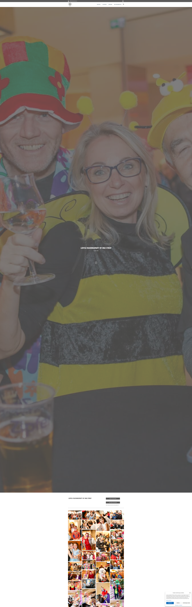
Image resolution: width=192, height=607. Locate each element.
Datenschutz (177, 605)
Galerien (104, 4)
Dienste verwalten (168, 600)
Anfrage (110, 4)
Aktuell (99, 4)
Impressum (180, 605)
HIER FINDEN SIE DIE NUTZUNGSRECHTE (112, 505)
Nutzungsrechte (117, 4)
